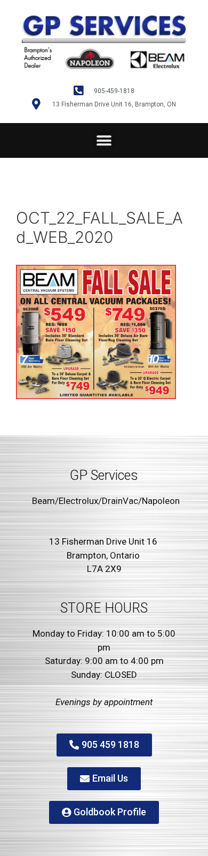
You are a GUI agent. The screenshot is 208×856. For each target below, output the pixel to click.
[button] (104, 140)
